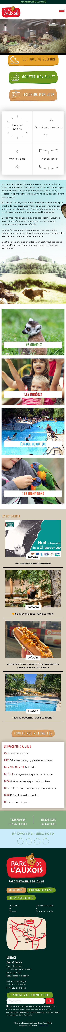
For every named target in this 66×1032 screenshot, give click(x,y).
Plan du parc (49, 158)
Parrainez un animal (41, 890)
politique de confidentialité (21, 1015)
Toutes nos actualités (33, 733)
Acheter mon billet (38, 76)
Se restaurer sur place (48, 127)
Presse (13, 911)
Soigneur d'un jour (38, 94)
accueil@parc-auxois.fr (17, 976)
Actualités (14, 905)
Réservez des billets (21, 898)
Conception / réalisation (27, 1026)
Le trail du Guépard (38, 59)
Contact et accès (44, 911)
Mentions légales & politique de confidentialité (33, 1023)
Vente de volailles (44, 905)
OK (49, 1001)
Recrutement (16, 890)
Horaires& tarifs (17, 127)
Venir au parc (17, 158)
